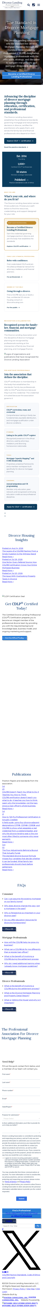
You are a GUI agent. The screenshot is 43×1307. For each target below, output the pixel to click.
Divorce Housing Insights (21, 537)
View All (9, 929)
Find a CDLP (12, 1213)
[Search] (28, 5)
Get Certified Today (14, 638)
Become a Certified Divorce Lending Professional (21, 75)
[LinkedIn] (3, 1272)
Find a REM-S (26, 1213)
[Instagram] (7, 1272)
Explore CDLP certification (19, 141)
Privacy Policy (19, 1289)
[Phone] (33, 4)
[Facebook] (2, 1229)
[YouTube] (5, 1272)
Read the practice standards (15, 147)
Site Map (31, 1289)
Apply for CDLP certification (19, 507)
